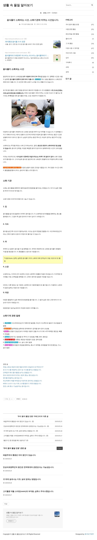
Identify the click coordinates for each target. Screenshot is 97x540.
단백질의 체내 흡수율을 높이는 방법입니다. (17, 372)
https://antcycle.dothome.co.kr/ (14, 39)
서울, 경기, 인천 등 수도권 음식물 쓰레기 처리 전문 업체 (24, 44)
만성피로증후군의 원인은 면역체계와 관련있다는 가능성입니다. (25, 426)
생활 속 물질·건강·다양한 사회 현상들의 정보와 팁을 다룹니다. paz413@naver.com (24, 516)
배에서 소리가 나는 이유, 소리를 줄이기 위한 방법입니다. (22, 383)
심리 (80, 58)
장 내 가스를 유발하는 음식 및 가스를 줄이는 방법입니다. (22, 370)
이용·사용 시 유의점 (80, 48)
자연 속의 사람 (80, 53)
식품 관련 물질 (80, 29)
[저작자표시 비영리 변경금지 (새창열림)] (24, 399)
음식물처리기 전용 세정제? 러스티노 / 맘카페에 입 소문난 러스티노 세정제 (27, 59)
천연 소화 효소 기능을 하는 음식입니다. (16, 386)
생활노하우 (46, 13)
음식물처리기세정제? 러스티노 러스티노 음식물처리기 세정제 (27, 56)
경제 (80, 72)
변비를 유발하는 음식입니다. (12, 378)
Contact (54, 13)
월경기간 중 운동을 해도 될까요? (15, 440)
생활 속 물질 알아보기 (14, 513)
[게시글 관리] (12, 399)
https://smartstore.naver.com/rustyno (16, 52)
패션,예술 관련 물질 (80, 34)
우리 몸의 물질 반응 (27, 24)
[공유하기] (9, 399)
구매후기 (80, 62)
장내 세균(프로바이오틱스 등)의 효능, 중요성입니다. (20, 375)
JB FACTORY (89, 534)
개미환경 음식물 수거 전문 (15, 42)
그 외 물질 (80, 43)
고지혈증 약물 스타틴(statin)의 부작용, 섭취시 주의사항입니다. (25, 435)
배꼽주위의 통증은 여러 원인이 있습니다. (17, 421)
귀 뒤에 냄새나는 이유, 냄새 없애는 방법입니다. (19, 431)
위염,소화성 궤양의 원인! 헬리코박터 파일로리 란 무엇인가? (23, 367)
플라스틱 (80, 39)
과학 (80, 67)
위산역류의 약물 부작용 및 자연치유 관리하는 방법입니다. (22, 381)
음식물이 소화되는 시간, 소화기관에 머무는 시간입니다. (33, 20)
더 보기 (59, 448)
